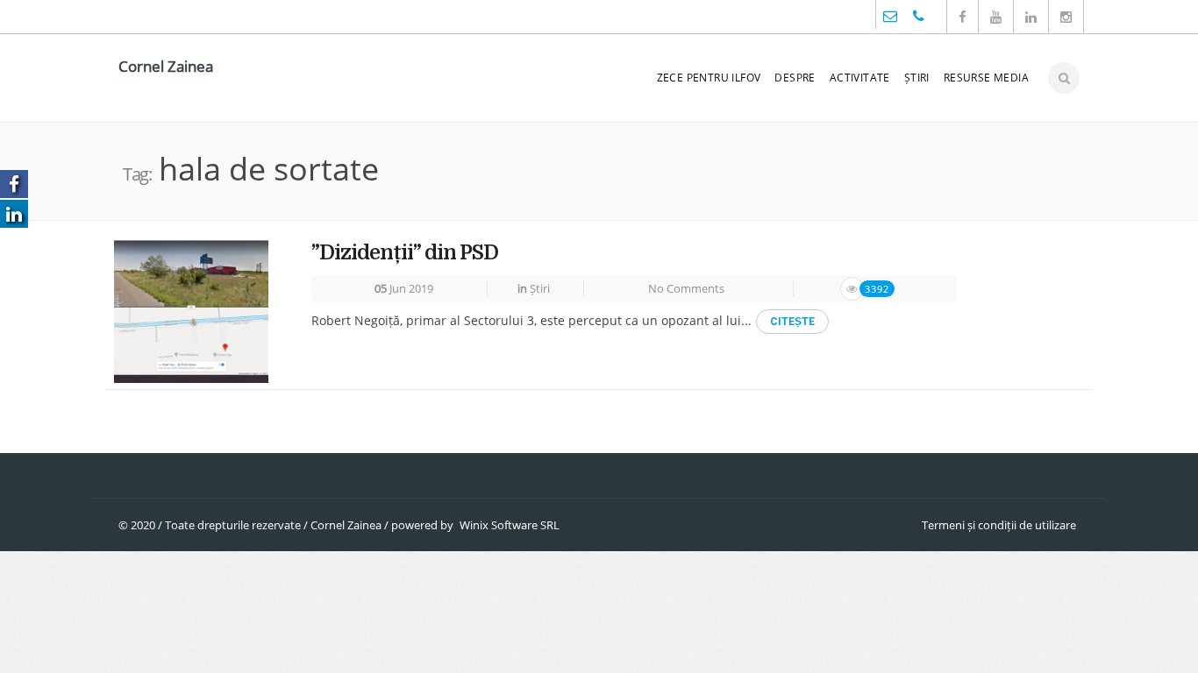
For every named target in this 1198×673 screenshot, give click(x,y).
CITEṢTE (792, 321)
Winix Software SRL (510, 525)
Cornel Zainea (165, 66)
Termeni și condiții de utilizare (999, 525)
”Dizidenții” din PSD (404, 253)
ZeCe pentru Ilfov (709, 77)
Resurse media (986, 77)
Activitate (860, 77)
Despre (794, 77)
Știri (917, 77)
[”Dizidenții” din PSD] (191, 309)
